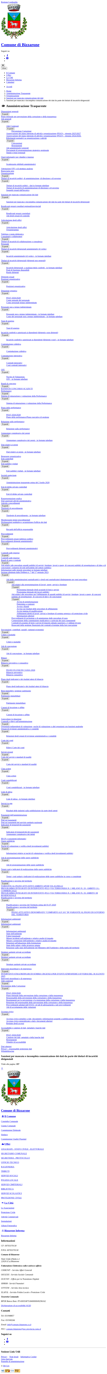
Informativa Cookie (28, 1357)
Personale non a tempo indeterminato (16, 307)
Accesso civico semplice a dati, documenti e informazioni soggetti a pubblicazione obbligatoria (45, 1019)
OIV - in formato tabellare (17, 379)
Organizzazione (12, 96)
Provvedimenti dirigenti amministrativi (16, 541)
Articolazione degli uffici (11, 220)
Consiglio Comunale (9, 1121)
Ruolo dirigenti (12, 272)
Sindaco (4, 1135)
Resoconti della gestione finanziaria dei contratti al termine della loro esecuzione (44, 625)
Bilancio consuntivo (14, 675)
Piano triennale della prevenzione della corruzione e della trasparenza (34, 995)
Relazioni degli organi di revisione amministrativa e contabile (31, 736)
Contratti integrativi (14, 363)
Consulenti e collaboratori (11, 236)
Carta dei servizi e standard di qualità (16, 757)
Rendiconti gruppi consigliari (18, 213)
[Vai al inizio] (2, 1069)
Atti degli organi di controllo (18, 216)
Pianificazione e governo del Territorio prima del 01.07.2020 (31, 905)
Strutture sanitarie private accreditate (16, 952)
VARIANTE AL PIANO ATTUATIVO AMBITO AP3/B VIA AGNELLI (32, 886)
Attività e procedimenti (10, 503)
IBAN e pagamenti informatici (13, 839)
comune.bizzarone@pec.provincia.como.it (23, 1329)
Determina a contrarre (26, 604)
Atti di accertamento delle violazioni (21, 1007)
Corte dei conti (7, 740)
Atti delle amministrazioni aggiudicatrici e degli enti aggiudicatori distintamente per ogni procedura (46, 579)
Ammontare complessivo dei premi (15, 433)
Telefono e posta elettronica (12, 234)
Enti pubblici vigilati (9, 464)
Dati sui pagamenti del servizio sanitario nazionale (21, 822)
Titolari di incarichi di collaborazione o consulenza (21, 241)
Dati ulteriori (6, 1046)
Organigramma (12, 230)
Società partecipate (8, 475)
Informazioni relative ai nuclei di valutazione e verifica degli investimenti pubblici (39, 853)
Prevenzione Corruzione (21, 131)
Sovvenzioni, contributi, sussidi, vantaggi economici (22, 630)
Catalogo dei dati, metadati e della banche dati (25, 1037)
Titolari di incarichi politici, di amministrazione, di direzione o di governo (31, 178)
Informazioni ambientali (11, 919)
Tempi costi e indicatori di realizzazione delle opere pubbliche (26, 869)
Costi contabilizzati (9, 780)
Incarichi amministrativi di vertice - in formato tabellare (28, 256)
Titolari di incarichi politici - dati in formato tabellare (27, 185)
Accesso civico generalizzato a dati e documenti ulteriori (29, 1021)
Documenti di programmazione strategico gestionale (27, 150)
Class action (6, 769)
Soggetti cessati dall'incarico (17, 190)
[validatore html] (6, 1372)
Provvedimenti (7, 534)
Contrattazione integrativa (11, 356)
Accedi (9, 87)
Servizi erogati (7, 752)
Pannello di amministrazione (12, 1361)
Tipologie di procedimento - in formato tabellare (26, 515)
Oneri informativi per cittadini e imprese (17, 157)
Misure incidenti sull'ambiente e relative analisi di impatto (29, 938)
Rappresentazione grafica (11, 498)
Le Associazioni (7, 1208)
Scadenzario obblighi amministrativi (21, 164)
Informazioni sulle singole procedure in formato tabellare (24, 570)
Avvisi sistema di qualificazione (30, 611)
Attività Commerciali (9, 1217)
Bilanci (4, 658)
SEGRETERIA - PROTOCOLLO (15, 1158)
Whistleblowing (7, 1051)
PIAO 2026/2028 (13, 298)
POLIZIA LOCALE (9, 1180)
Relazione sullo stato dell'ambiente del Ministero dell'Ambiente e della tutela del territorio (42, 948)
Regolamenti (16, 146)
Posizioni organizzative (10, 279)
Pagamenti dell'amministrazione (14, 815)
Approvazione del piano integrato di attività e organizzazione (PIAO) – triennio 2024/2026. (43, 136)
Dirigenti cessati (7, 277)
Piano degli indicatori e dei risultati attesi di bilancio (22, 679)
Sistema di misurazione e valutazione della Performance (24, 396)
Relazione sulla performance (12, 422)
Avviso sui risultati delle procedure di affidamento (37, 609)
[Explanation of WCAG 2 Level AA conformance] (15, 1372)
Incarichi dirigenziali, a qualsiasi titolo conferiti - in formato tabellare (34, 268)
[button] (10, 73)
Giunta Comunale (8, 1126)
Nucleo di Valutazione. (15, 377)
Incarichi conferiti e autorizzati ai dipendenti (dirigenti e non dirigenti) (29, 332)
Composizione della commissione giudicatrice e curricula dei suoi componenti (43, 620)
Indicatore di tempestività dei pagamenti (22, 832)
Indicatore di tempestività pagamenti (16, 825)
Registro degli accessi (15, 1023)
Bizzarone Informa (14, 1230)
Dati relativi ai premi (9, 445)
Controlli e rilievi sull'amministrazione (16, 721)
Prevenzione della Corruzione (13, 986)
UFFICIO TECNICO (10, 1162)
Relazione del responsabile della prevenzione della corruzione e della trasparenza (39, 1002)
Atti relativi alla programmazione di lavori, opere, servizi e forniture (39, 585)
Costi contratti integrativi (16, 365)
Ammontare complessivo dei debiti (20, 834)
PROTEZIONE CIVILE (11, 1198)
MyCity (6, 1366)
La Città (8, 1203)
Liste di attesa (6, 792)
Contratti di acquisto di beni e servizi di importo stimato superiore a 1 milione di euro (46, 623)
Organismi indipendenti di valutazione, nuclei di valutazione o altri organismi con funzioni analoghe (42, 726)
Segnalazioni (6, 1221)
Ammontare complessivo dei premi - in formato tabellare (29, 440)
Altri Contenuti (12, 126)
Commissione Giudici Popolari (13, 1139)
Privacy (4, 1357)
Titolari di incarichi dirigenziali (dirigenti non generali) (23, 260)
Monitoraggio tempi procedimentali (15, 520)
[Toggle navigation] (3, 65)
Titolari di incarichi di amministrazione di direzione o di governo (32, 188)
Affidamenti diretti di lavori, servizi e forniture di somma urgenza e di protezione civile (52, 613)
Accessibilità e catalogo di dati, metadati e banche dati (23, 1028)
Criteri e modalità (8, 635)
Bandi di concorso (8, 383)
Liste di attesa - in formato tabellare (20, 799)
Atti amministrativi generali (17, 148)
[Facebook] (7, 56)
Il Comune (10, 1116)
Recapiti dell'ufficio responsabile (19, 529)
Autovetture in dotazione (11, 719)
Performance (6, 391)
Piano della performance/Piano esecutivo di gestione (27, 417)
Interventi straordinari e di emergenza (16, 969)
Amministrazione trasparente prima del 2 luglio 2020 (27, 482)
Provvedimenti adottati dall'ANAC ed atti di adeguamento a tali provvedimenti (38, 1005)
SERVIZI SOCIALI (9, 1176)
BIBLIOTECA (7, 1189)
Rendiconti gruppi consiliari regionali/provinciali (21, 206)
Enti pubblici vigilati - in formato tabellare (23, 471)
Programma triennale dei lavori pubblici (33, 592)
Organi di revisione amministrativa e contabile (20, 729)
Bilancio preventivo (14, 672)
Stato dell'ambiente (14, 934)
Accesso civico (7, 1012)
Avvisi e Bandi (23, 606)
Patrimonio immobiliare (10, 696)
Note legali (13, 1357)
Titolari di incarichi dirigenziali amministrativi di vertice (23, 249)
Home (8, 91)
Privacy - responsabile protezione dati (16, 1049)
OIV (3, 370)
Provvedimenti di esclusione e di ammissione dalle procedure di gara (39, 618)
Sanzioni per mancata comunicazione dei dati (24, 98)
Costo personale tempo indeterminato (21, 303)
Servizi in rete (6, 803)
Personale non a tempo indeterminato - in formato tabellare (30, 314)
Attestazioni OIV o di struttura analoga (17, 169)
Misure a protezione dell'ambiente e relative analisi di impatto (31, 941)
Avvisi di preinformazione (27, 602)
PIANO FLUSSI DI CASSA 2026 (20, 670)
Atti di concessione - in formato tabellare (23, 653)
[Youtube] (7, 58)
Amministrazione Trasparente (18, 93)
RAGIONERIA (7, 1167)
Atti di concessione (9, 646)
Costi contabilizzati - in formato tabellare (23, 787)
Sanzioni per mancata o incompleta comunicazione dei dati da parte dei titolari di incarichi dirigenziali (48, 202)
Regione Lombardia (9, 2)
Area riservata (7, 1359)
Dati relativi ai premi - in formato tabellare (23, 452)
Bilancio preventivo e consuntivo (14, 663)
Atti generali (6, 119)
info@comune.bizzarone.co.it (19, 1324)
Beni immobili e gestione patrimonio (16, 691)
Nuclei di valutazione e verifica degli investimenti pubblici (25, 846)
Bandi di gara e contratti (11, 560)
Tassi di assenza (7, 321)
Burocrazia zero (7, 171)
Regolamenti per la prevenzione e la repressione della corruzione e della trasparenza (40, 1000)
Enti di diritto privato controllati (14, 487)
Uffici (7, 1144)
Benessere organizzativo (11, 456)
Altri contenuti (7, 981)
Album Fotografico (9, 1226)
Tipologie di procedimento (12, 508)
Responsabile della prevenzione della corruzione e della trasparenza (34, 998)
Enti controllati (7, 459)
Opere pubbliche (8, 841)
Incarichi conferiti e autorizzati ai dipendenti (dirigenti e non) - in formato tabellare (40, 340)
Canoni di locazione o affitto (12, 707)
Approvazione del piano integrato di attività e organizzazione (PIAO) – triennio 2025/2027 (43, 133)
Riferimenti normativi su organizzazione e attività (26, 138)
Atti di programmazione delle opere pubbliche (20, 858)
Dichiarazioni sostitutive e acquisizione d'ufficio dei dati (24, 522)
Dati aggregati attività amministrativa (16, 501)
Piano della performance (11, 408)
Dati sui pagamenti (8, 820)
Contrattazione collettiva (11, 344)
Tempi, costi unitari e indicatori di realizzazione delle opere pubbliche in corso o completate (43, 876)
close (4, 68)
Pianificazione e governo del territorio (16, 881)
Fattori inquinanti (13, 936)
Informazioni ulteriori (25, 616)
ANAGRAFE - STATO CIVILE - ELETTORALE (22, 1149)
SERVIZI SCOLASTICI (11, 1193)
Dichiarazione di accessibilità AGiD (16, 1305)
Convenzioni (16, 143)
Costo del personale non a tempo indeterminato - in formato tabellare (34, 316)
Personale (5, 244)
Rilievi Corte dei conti (15, 747)
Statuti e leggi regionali (15, 153)
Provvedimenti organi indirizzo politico (17, 539)
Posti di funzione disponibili (17, 270)
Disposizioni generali (9, 111)
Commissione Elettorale (11, 1130)
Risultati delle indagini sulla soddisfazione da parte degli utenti (31, 811)
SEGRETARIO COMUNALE (14, 1153)
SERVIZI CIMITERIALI (11, 1184)
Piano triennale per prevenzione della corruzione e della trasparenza (28, 116)
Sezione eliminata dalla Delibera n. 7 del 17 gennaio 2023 (25, 572)
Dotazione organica (9, 291)
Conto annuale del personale (18, 300)
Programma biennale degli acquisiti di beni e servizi (38, 590)
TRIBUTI (5, 1171)
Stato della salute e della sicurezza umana (23, 945)
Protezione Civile (8, 1212)
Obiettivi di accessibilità (16, 1042)
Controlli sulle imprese (10, 553)
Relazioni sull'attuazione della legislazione (23, 943)
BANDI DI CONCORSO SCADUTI (17, 389)
